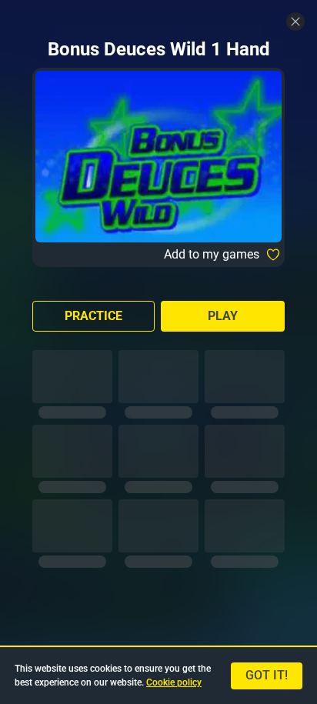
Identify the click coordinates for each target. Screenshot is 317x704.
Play (223, 316)
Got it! (266, 675)
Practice (93, 316)
